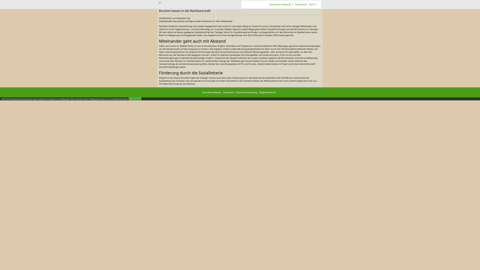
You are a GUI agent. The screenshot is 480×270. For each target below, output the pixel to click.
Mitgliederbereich (267, 92)
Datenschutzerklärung (246, 92)
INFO (312, 4)
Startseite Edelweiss (211, 92)
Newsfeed (301, 4)
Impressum (228, 92)
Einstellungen (134, 99)
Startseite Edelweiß (280, 4)
